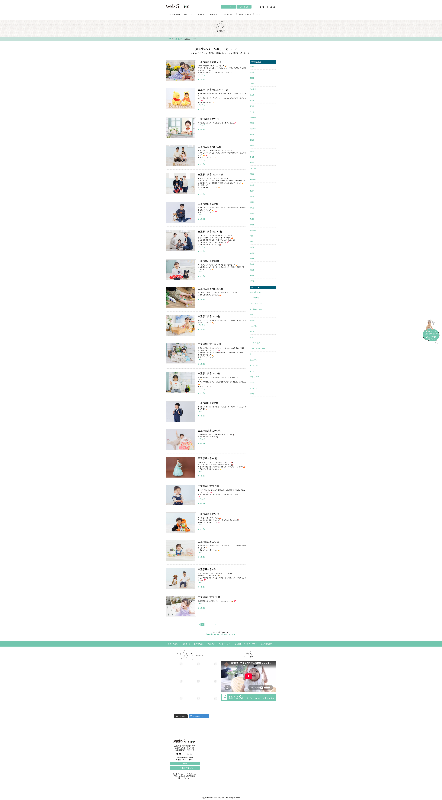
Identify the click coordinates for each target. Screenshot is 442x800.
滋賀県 (252, 185)
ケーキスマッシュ (256, 309)
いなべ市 (253, 168)
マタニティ (253, 388)
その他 (252, 253)
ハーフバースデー (256, 343)
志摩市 (252, 264)
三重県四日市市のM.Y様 (181, 183)
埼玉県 (252, 112)
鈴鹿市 (252, 134)
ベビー (252, 331)
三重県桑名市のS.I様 (181, 269)
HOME (169, 39)
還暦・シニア (254, 377)
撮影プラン (188, 14)
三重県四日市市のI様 (181, 495)
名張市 (252, 275)
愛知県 (252, 140)
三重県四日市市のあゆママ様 (181, 98)
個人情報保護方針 (266, 644)
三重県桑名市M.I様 (181, 467)
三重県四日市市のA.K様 (181, 240)
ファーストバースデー (257, 348)
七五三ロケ (253, 360)
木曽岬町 (253, 179)
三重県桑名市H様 (181, 578)
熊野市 (252, 281)
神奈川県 (253, 230)
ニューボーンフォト (256, 292)
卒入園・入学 (254, 365)
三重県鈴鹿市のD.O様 (181, 439)
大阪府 (252, 151)
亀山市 (252, 225)
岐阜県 (252, 162)
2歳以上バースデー (256, 303)
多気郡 (252, 106)
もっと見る (201, 79)
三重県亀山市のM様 (181, 212)
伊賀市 (252, 270)
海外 (251, 242)
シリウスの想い (174, 14)
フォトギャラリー (228, 14)
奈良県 (252, 196)
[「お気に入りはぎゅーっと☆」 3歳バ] (174, 705)
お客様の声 (213, 14)
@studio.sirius (212, 634)
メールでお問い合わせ (185, 768)
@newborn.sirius (228, 634)
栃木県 (252, 72)
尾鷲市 (252, 100)
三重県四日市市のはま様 (181, 297)
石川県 (252, 219)
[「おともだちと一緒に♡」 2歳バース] (191, 705)
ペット (252, 382)
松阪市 (252, 247)
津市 (251, 236)
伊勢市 (252, 258)
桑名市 (252, 157)
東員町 (252, 191)
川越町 (252, 213)
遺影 (251, 315)
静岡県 (252, 174)
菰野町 (252, 146)
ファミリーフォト (256, 371)
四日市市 (253, 117)
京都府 (252, 67)
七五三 (252, 354)
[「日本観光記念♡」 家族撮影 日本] (209, 688)
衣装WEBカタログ (245, 14)
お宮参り (253, 320)
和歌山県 (253, 89)
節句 (251, 337)
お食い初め (253, 326)
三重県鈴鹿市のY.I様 (181, 128)
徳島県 (252, 208)
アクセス (259, 14)
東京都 (252, 78)
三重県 (252, 123)
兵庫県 (252, 83)
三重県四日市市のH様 (181, 325)
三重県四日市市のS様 (181, 382)
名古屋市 (253, 129)
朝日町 (252, 202)
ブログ (268, 14)
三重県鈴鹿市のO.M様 (181, 70)
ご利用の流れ (200, 14)
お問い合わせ (244, 7)
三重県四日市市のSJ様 (181, 155)
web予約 (228, 7)
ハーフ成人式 (254, 298)
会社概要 (238, 644)
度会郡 (252, 95)
